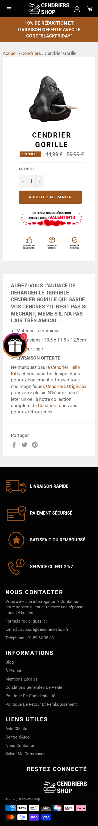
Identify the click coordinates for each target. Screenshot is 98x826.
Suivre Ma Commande (25, 753)
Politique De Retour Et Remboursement (41, 704)
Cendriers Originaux (66, 386)
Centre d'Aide (17, 737)
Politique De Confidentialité (30, 695)
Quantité (27, 169)
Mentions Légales (21, 679)
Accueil (10, 53)
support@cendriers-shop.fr (44, 629)
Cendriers (31, 53)
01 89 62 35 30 (40, 637)
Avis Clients (16, 728)
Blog (9, 662)
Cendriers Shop (29, 799)
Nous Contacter (19, 745)
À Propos (13, 670)
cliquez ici (37, 621)
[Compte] (77, 8)
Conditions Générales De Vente (33, 687)
